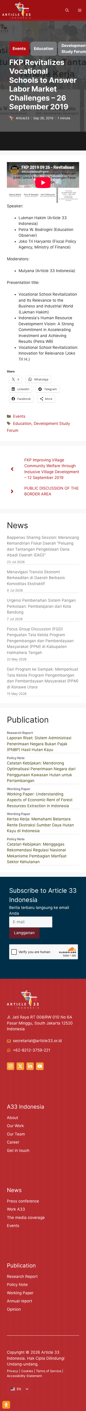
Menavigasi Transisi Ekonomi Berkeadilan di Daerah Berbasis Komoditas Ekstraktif (36, 578)
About (12, 1117)
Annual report (19, 1301)
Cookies (27, 1371)
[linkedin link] (30, 1066)
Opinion (14, 1309)
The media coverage (26, 1217)
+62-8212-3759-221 (31, 1050)
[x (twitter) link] (20, 1066)
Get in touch (18, 1150)
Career (13, 1142)
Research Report (22, 1276)
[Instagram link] (10, 1066)
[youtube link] (39, 1066)
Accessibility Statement (24, 1376)
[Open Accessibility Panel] (6, 1405)
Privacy (12, 1371)
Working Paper (20, 1293)
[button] (67, 10)
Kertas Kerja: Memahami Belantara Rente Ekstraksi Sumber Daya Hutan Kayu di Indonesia (40, 825)
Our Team (16, 1134)
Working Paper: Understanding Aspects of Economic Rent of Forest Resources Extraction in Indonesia (39, 800)
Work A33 (16, 1209)
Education (22, 423)
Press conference (23, 1201)
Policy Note (17, 1284)
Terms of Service (48, 1371)
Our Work (15, 1125)
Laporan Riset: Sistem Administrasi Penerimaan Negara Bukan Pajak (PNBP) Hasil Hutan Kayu (39, 744)
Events (19, 416)
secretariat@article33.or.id (37, 1040)
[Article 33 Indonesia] (16, 10)
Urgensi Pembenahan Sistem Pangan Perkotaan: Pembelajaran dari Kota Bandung (41, 606)
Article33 (22, 118)
